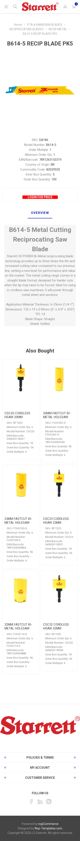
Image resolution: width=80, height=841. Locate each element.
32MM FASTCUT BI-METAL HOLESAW (18, 626)
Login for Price (40, 197)
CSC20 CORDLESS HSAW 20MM (17, 415)
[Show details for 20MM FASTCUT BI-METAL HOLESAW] (59, 377)
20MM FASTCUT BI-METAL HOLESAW (57, 415)
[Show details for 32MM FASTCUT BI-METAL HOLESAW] (20, 588)
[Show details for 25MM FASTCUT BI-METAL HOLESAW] (20, 483)
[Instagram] (48, 801)
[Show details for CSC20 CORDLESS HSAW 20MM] (20, 377)
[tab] (40, 213)
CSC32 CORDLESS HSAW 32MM (56, 626)
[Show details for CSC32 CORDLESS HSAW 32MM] (59, 588)
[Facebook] (31, 801)
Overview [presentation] (40, 213)
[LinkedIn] (40, 801)
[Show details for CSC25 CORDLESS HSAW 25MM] (59, 483)
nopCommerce (48, 824)
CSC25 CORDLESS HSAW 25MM (56, 521)
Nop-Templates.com (48, 828)
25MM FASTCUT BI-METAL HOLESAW (18, 521)
